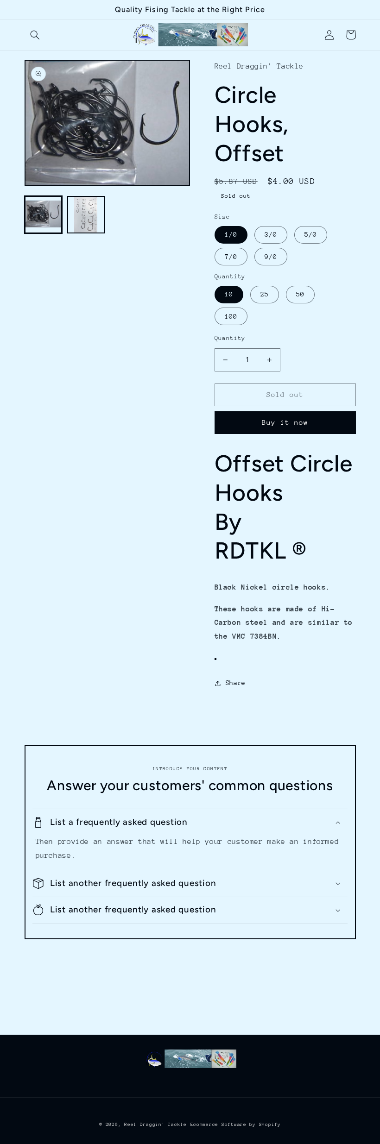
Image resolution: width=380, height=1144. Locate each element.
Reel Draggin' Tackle (155, 1124)
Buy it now (285, 422)
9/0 (271, 256)
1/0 (231, 234)
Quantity (230, 337)
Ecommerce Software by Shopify (235, 1124)
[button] (35, 34)
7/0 (231, 256)
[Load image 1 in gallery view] (44, 215)
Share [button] (236, 682)
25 (264, 294)
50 (300, 294)
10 (229, 294)
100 (231, 316)
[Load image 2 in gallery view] (86, 215)
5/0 (310, 234)
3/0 (271, 234)
